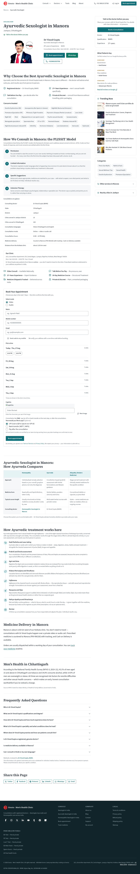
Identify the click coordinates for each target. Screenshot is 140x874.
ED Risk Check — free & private (13, 846)
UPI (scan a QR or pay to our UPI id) (21, 423)
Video (11, 302)
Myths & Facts (117, 166)
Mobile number (11, 319)
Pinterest (35, 781)
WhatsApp (72, 55)
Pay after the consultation (18, 429)
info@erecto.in (132, 864)
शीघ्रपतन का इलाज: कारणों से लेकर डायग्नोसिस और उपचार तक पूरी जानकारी (120, 105)
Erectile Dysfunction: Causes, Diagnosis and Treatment (118, 113)
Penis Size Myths (104, 166)
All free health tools (10, 853)
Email (8, 328)
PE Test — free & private (11, 838)
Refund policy (117, 818)
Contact (88, 818)
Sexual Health (120, 170)
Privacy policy (117, 814)
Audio (11, 305)
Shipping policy (118, 821)
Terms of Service (28, 444)
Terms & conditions (119, 810)
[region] (47, 223)
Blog (74, 3)
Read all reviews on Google (106, 90)
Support (88, 821)
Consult (45, 3)
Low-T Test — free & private (12, 842)
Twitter (10, 781)
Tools (67, 3)
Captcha (8, 402)
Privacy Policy (40, 444)
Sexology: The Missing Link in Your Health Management (119, 122)
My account (89, 825)
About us (88, 810)
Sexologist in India (64, 810)
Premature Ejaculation (123, 175)
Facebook (22, 781)
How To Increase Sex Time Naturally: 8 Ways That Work (118, 131)
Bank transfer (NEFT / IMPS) (19, 426)
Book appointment (129, 3)
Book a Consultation (115, 29)
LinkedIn (48, 781)
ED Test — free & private (11, 835)
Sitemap (115, 825)
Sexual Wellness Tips (106, 170)
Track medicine (63, 825)
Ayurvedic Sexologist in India (67, 814)
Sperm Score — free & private (13, 849)
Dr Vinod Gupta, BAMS (25, 758)
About (81, 3)
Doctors (57, 3)
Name (8, 309)
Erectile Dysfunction (105, 175)
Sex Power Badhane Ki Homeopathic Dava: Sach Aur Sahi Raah (120, 140)
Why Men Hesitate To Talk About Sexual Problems (119, 148)
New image (83, 413)
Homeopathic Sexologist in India (68, 818)
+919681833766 (54, 61)
